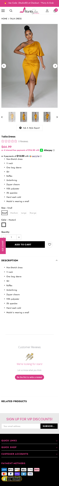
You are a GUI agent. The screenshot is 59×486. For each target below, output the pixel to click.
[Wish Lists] (50, 244)
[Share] (55, 244)
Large (23, 212)
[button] (29, 156)
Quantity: (5, 231)
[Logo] (29, 10)
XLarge (33, 212)
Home (4, 18)
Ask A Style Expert (31, 127)
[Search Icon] (11, 10)
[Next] (55, 65)
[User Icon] (47, 10)
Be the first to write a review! (29, 377)
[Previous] (3, 65)
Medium (14, 212)
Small (4, 212)
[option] (29, 66)
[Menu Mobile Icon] (3, 10)
